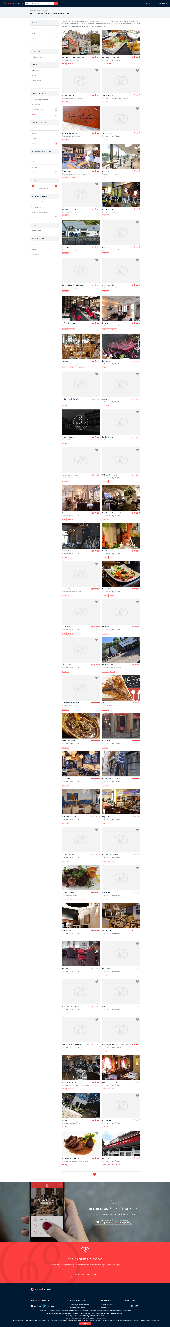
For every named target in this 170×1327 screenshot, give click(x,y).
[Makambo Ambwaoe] (81, 460)
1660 (64, 513)
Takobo (65, 361)
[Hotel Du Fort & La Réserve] (81, 270)
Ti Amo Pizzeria (68, 437)
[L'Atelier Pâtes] (81, 650)
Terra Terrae (107, 95)
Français (34, 28)
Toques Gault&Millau (41, 99)
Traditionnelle (36, 70)
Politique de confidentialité (77, 1307)
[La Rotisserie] (121, 422)
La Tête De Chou (69, 817)
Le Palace (66, 627)
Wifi (33, 162)
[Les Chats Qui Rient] (121, 1067)
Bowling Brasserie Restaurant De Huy (77, 1044)
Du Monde (73, 177)
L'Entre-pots (67, 171)
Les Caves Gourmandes (112, 513)
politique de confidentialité (79, 1313)
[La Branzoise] (121, 650)
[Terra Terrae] (121, 80)
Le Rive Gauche (68, 323)
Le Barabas (66, 930)
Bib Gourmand (36, 104)
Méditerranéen (107, 64)
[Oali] (121, 991)
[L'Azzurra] (121, 726)
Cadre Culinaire (68, 551)
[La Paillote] (121, 1105)
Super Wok (106, 817)
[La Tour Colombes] (121, 839)
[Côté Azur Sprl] (81, 839)
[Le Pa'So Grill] (121, 194)
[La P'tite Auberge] (81, 1067)
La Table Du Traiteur (70, 703)
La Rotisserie (107, 437)
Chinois (72, 367)
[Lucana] (81, 1105)
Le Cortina (106, 1158)
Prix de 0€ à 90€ (44, 188)
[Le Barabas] (81, 915)
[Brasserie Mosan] (81, 194)
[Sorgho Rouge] (121, 536)
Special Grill (107, 133)
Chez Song (106, 589)
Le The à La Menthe (110, 57)
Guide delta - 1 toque (38, 109)
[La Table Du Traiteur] (81, 688)
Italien (33, 38)
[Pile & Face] (121, 953)
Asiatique (106, 329)
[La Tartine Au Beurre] (121, 763)
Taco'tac (106, 703)
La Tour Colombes (110, 854)
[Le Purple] (121, 346)
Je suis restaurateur (106, 1304)
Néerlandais (35, 254)
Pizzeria (34, 133)
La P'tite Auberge (69, 1082)
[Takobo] (81, 346)
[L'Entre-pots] (81, 156)
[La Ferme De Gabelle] (81, 991)
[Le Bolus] (121, 612)
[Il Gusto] (121, 232)
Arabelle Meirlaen (69, 133)
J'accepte (85, 1323)
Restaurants (33, 10)
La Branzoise (107, 665)
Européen (106, 405)
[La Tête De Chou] (81, 801)
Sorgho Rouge (108, 551)
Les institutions (36, 231)
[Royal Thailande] (81, 726)
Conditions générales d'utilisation (79, 1304)
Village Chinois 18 (109, 475)
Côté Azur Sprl (68, 854)
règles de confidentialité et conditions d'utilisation (144, 1320)
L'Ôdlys (105, 323)
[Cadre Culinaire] (81, 536)
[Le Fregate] (81, 232)
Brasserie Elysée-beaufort (73, 57)
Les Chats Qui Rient (110, 1082)
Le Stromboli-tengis (70, 399)
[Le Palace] (81, 612)
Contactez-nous (105, 1307)
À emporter (35, 157)
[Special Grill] (121, 118)
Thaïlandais (81, 367)
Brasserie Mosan (69, 209)
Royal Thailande (68, 741)
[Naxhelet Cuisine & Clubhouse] (121, 1029)
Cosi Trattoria (108, 285)
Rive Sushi (66, 779)
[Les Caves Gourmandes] (121, 498)
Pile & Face (107, 968)
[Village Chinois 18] (121, 460)
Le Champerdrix (68, 95)
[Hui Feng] (81, 953)
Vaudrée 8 (106, 930)
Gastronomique (36, 81)
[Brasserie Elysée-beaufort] (81, 42)
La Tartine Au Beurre (111, 779)
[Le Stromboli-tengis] (81, 384)
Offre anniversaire (37, 57)
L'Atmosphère (108, 171)
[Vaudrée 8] (121, 915)
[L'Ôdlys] (121, 308)
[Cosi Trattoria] (121, 270)
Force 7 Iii (66, 589)
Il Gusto (105, 247)
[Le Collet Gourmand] (81, 1143)
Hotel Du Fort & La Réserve (73, 285)
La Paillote (106, 1120)
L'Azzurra (106, 741)
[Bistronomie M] (81, 877)
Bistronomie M (68, 892)
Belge (33, 33)
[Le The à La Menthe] (121, 42)
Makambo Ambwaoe (70, 475)
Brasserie (34, 128)
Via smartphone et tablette (40, 212)
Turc (104, 443)
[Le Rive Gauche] (81, 308)
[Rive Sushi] (81, 763)
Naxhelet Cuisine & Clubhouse (115, 1044)
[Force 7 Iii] (81, 574)
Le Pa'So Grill (107, 209)
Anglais (34, 249)
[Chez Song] (121, 574)
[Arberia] (121, 384)
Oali (104, 1006)
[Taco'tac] (121, 688)
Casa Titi (106, 892)
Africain (105, 1127)
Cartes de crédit (40, 207)
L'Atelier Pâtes (67, 665)
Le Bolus (105, 627)
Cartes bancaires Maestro (39, 202)
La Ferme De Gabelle (71, 1006)
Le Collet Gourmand (70, 1158)
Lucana (65, 1120)
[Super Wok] (121, 801)
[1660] (81, 498)
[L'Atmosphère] (121, 156)
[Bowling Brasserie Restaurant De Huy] (81, 1029)
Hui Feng (65, 968)
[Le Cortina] (121, 1143)
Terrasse (34, 167)
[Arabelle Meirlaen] (81, 118)
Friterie (34, 138)
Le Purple (106, 361)
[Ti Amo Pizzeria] (81, 422)
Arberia (105, 399)
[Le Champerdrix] (81, 80)
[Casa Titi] (121, 877)
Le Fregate (66, 247)
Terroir (34, 75)
